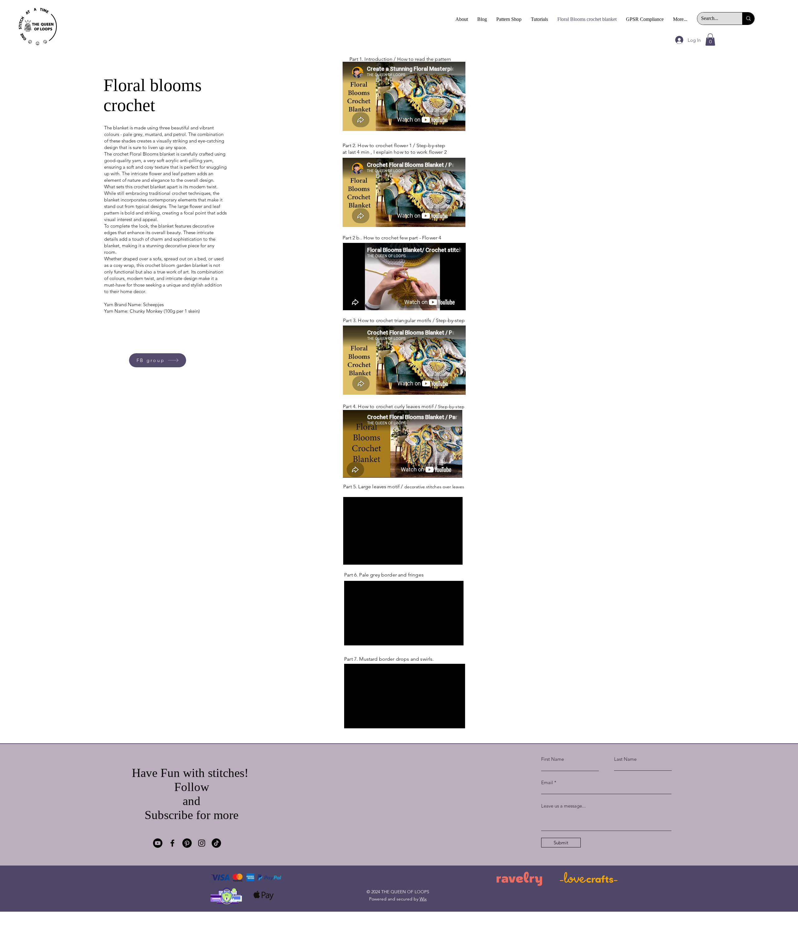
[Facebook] (172, 843)
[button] (710, 39)
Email (547, 782)
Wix (423, 899)
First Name (552, 759)
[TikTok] (216, 843)
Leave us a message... (563, 805)
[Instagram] (201, 843)
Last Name (625, 759)
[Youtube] (157, 843)
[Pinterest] (187, 843)
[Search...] (748, 18)
